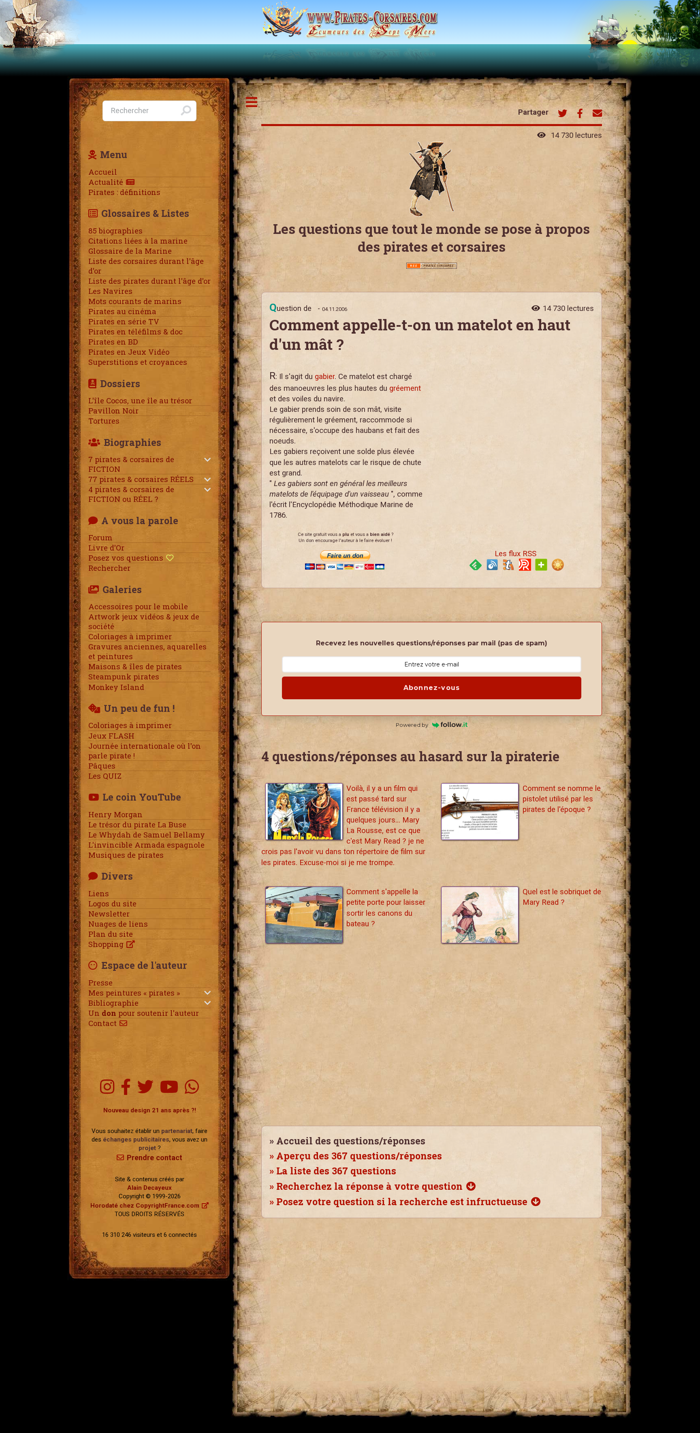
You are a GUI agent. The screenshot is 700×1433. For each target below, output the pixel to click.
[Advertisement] (512, 438)
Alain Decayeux (149, 1187)
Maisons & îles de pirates (135, 666)
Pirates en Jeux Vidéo (128, 352)
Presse (100, 982)
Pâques (101, 766)
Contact (102, 1023)
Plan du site (110, 934)
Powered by (412, 725)
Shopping (106, 944)
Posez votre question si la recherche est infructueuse (401, 1201)
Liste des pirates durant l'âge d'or (149, 281)
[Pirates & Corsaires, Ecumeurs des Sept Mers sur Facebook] (125, 1087)
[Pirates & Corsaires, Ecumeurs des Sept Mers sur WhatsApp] (191, 1087)
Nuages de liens (118, 924)
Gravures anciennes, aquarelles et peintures (147, 651)
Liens (98, 893)
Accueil (102, 172)
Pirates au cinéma (122, 311)
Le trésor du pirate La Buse (137, 824)
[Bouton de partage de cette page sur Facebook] (580, 114)
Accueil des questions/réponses (350, 1141)
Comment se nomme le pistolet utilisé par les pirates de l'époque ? (562, 799)
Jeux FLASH (111, 736)
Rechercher (109, 568)
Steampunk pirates (123, 676)
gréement (405, 388)
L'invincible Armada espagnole (146, 845)
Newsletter (109, 914)
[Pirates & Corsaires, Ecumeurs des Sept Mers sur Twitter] (145, 1087)
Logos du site (112, 903)
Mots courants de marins (134, 301)
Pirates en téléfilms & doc (135, 331)
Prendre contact (154, 1157)
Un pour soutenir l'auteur (143, 1013)
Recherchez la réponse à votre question (369, 1186)
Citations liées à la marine (138, 241)
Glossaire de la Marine (130, 251)
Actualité (105, 182)
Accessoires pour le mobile (138, 606)
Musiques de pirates (126, 855)
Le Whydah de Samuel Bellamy (146, 835)
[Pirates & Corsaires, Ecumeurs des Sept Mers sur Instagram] (107, 1087)
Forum (100, 537)
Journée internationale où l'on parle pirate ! (144, 750)
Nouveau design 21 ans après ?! (149, 1110)
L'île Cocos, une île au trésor (140, 400)
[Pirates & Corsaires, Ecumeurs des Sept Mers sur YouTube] (169, 1087)
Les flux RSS (515, 553)
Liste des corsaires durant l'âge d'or (146, 266)
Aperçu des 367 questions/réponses (359, 1156)
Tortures (104, 421)
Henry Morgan (115, 814)
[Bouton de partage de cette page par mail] (597, 114)
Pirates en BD (113, 342)
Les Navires (110, 291)
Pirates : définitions (124, 192)
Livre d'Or (106, 548)
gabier (325, 376)
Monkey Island (116, 687)
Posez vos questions (125, 558)
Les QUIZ (105, 776)
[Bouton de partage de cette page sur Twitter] (562, 114)
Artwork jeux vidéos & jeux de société (143, 621)
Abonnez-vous (431, 688)
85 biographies (115, 231)
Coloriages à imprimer (130, 636)
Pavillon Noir (113, 411)
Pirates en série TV (123, 321)
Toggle (251, 102)
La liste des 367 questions (336, 1171)
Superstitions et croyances (137, 362)
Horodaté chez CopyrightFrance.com (144, 1205)
